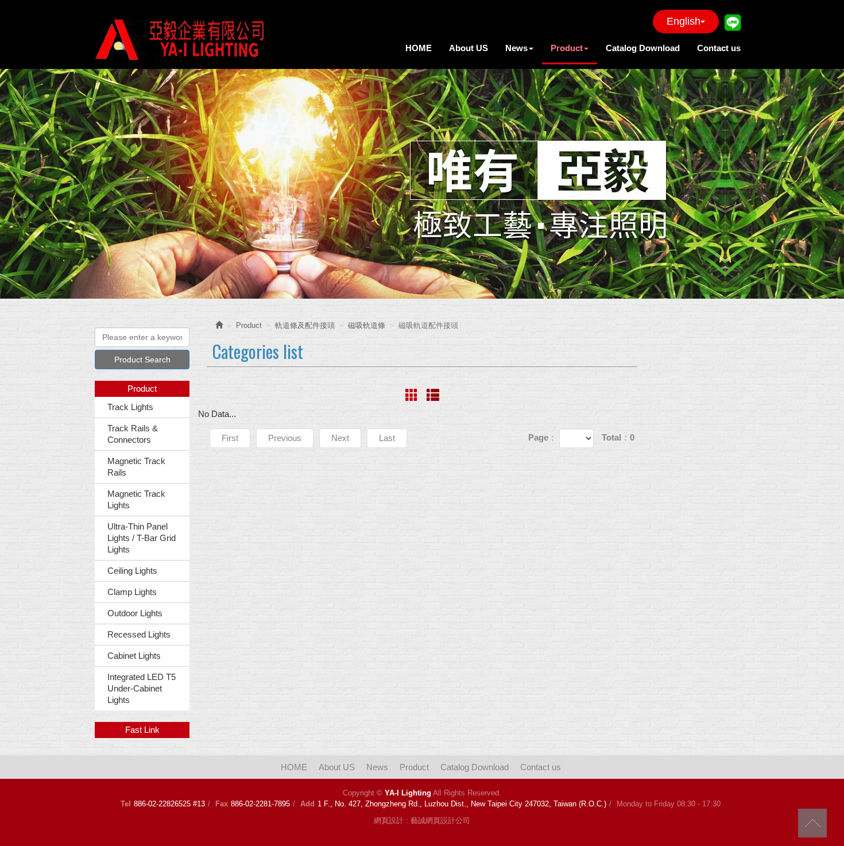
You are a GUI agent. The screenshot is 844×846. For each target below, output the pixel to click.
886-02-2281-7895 (260, 803)
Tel (126, 803)
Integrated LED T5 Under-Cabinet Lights (141, 688)
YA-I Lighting (181, 37)
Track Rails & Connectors (132, 434)
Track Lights (130, 407)
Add (307, 803)
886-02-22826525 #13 (169, 803)
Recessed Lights (139, 634)
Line (732, 22)
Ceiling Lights (132, 570)
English (683, 21)
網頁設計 (389, 820)
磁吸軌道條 (366, 325)
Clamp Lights (132, 592)
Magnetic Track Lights (136, 499)
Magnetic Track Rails (136, 466)
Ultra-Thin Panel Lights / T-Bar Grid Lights (141, 537)
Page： (542, 437)
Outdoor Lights (134, 613)
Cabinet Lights (134, 655)
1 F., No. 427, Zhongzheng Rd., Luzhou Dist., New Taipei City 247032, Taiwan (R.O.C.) (462, 803)
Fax (221, 803)
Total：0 (618, 437)
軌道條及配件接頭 (305, 325)
